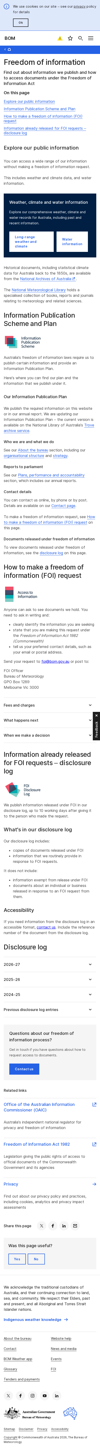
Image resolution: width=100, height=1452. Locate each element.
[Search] (80, 38)
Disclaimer (26, 1429)
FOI (53, 1369)
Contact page (63, 505)
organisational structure (24, 455)
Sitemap (9, 1429)
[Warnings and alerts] (60, 38)
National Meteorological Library (39, 290)
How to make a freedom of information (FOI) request (43, 118)
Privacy (42, 1429)
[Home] (9, 49)
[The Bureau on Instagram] (32, 1395)
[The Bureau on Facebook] (20, 1395)
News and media (64, 1349)
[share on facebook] (52, 1225)
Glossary (10, 1369)
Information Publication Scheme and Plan (39, 108)
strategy (60, 455)
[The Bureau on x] (8, 1395)
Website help (61, 1338)
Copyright (10, 1437)
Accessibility (60, 1429)
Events (56, 1359)
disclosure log (51, 553)
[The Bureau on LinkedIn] (56, 1395)
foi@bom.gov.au (55, 661)
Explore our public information (29, 101)
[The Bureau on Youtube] (44, 1395)
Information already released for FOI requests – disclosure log (45, 130)
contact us (46, 927)
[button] (50, 705)
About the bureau (33, 450)
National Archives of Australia (45, 278)
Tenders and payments (22, 1379)
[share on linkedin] (64, 1225)
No (36, 1259)
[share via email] (75, 1225)
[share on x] (41, 1225)
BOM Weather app (18, 1359)
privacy (80, 6)
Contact (10, 1349)
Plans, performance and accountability (51, 475)
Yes (17, 1259)
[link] (36, 1319)
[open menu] (90, 38)
